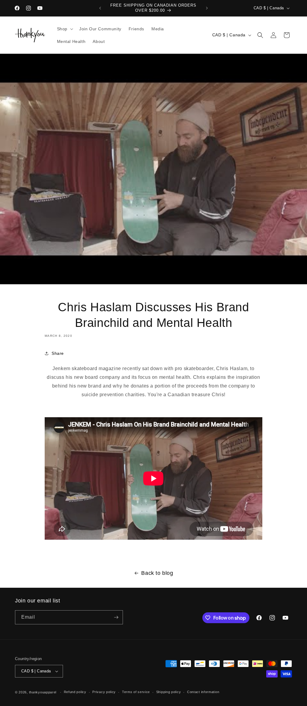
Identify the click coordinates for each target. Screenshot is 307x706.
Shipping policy (168, 692)
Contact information (203, 692)
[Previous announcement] (100, 8)
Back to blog (157, 573)
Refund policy (75, 692)
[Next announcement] (206, 8)
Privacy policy (104, 692)
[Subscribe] (116, 617)
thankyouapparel (43, 692)
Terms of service (136, 692)
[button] (64, 29)
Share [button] (58, 353)
